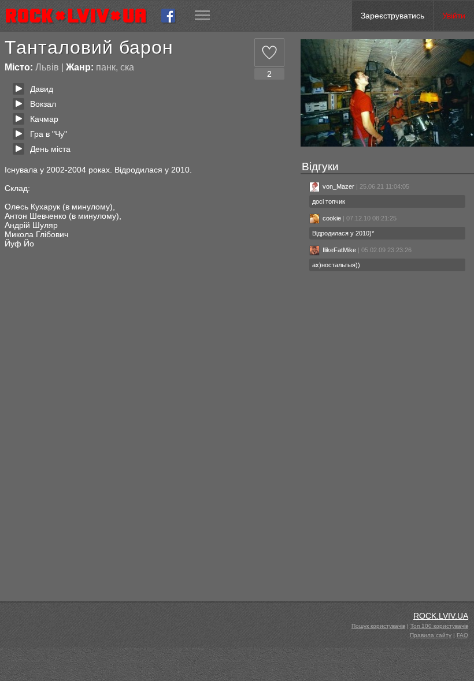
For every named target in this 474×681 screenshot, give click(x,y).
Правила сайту (430, 635)
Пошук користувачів (378, 626)
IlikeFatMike (339, 249)
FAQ (462, 635)
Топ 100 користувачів (439, 626)
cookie (332, 218)
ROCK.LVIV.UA (440, 615)
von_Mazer (338, 186)
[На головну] (80, 16)
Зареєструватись (392, 15)
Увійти (453, 15)
